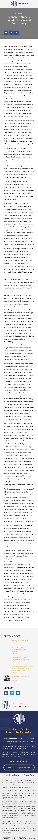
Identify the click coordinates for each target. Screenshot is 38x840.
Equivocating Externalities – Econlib (21, 677)
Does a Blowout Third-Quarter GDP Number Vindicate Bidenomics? (22, 649)
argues (6, 55)
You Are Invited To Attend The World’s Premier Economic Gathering (21, 659)
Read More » (15, 644)
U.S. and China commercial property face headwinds (20, 641)
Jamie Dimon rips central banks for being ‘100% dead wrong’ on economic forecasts (23, 668)
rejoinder (18, 132)
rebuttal (23, 129)
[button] (34, 4)
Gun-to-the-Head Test (18, 307)
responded (10, 135)
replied (17, 120)
